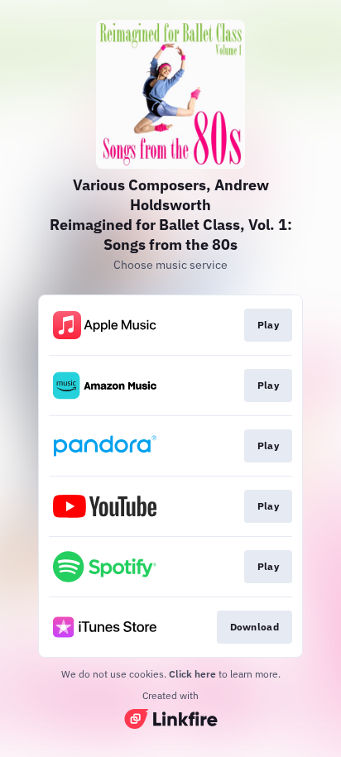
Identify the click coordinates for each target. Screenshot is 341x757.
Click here (192, 674)
